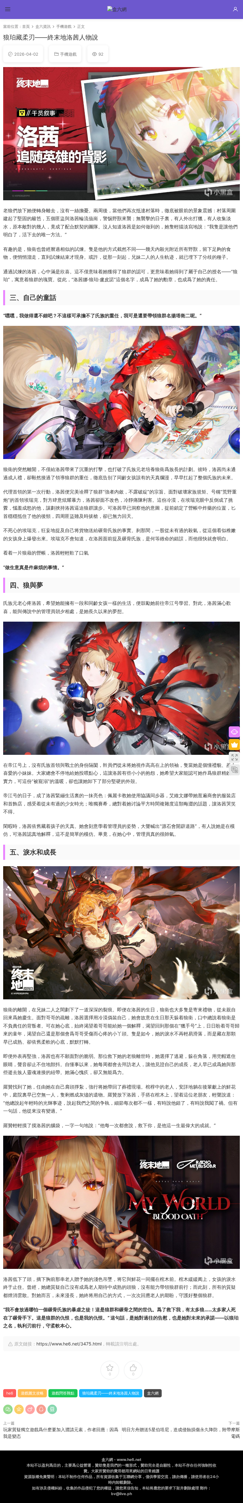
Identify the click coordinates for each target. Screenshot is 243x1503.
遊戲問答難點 (63, 1393)
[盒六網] (121, 9)
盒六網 (153, 1393)
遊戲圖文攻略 (32, 1393)
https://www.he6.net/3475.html (69, 1343)
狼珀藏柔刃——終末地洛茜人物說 (110, 1393)
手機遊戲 (68, 54)
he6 (9, 1393)
